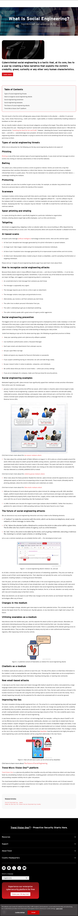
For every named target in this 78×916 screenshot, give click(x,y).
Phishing (4, 156)
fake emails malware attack (33, 487)
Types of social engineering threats (15, 94)
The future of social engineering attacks (17, 105)
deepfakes (43, 731)
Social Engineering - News (14, 802)
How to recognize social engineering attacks (18, 97)
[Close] (75, 907)
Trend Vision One (7, 772)
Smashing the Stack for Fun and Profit (25, 130)
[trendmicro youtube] (24, 868)
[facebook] (9, 868)
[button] (15, 878)
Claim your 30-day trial (20, 893)
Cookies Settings (20, 912)
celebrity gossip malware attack (34, 474)
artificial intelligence (24, 238)
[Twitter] (14, 868)
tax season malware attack (32, 455)
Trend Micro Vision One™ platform (15, 108)
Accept (33, 912)
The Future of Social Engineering (35, 763)
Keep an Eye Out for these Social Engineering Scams (23, 804)
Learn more (7, 74)
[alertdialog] (39, 910)
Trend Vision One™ (21, 827)
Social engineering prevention (13, 99)
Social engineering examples (13, 102)
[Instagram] (19, 868)
